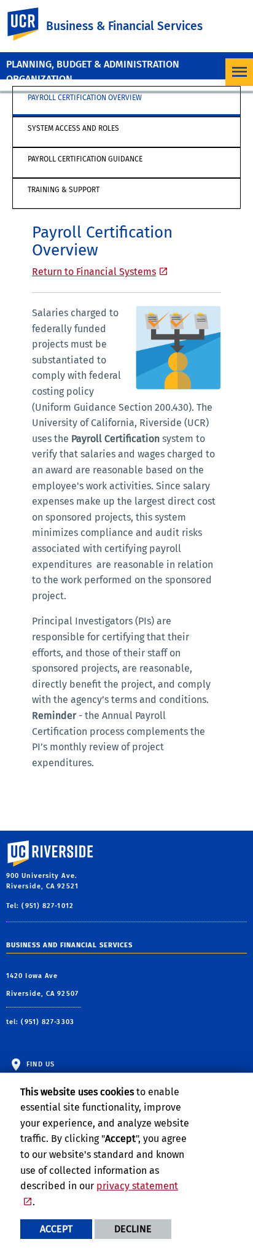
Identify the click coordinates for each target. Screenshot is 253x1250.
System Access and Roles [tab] (73, 128)
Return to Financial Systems (94, 272)
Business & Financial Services (124, 26)
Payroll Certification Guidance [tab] (85, 159)
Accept (56, 1229)
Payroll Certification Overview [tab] (85, 97)
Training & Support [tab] (63, 189)
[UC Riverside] (30, 24)
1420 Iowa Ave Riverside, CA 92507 (43, 985)
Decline (133, 1229)
